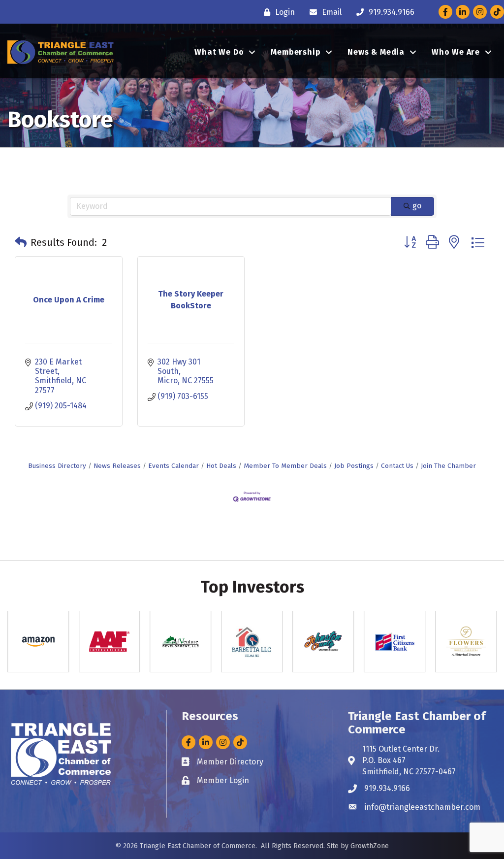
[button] (21, 242)
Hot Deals (221, 466)
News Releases (117, 466)
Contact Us (397, 466)
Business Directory (57, 466)
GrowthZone (369, 846)
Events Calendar (173, 466)
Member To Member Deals (285, 466)
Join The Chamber (448, 466)
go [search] (416, 205)
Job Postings (354, 466)
